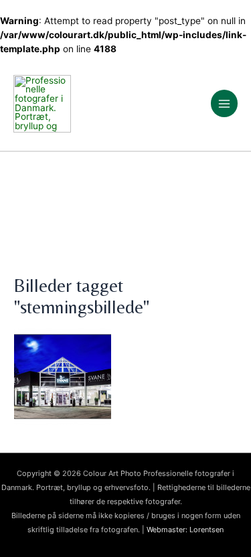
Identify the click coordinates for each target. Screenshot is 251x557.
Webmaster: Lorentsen (185, 529)
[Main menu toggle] (224, 103)
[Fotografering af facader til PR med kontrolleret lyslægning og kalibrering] (125, 376)
